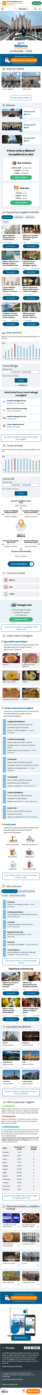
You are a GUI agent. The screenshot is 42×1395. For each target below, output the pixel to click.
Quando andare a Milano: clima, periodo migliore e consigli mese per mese (21, 1197)
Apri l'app (36, 3)
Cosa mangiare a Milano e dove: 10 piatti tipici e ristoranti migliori (21, 876)
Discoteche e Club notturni (9, 891)
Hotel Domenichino (14, 411)
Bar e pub (5, 895)
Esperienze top (7, 217)
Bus (11, 587)
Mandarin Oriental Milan (15, 403)
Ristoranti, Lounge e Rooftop (27, 891)
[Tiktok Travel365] (32, 1347)
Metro (12, 580)
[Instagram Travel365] (28, 1347)
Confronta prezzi (21, 619)
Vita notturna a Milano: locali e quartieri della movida (21, 962)
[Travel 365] (21, 8)
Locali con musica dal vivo (17, 895)
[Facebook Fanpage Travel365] (25, 1347)
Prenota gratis (21, 203)
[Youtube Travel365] (35, 1347)
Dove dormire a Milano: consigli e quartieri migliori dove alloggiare (21, 438)
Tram (11, 594)
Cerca (21, 380)
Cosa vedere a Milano (21, 98)
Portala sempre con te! (24, 60)
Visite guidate (29, 217)
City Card (5, 222)
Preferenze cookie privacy (10, 1384)
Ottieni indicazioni (29, 786)
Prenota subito (21, 177)
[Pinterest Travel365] (38, 1347)
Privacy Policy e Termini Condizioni (12, 1379)
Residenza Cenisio (13, 427)
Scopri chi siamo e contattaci (12, 1366)
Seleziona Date (7, 369)
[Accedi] (40, 9)
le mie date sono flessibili (11, 376)
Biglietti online (19, 217)
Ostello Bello (11, 419)
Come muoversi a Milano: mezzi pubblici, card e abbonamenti (21, 628)
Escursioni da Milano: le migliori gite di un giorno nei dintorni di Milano (21, 1092)
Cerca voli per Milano (19, 564)
